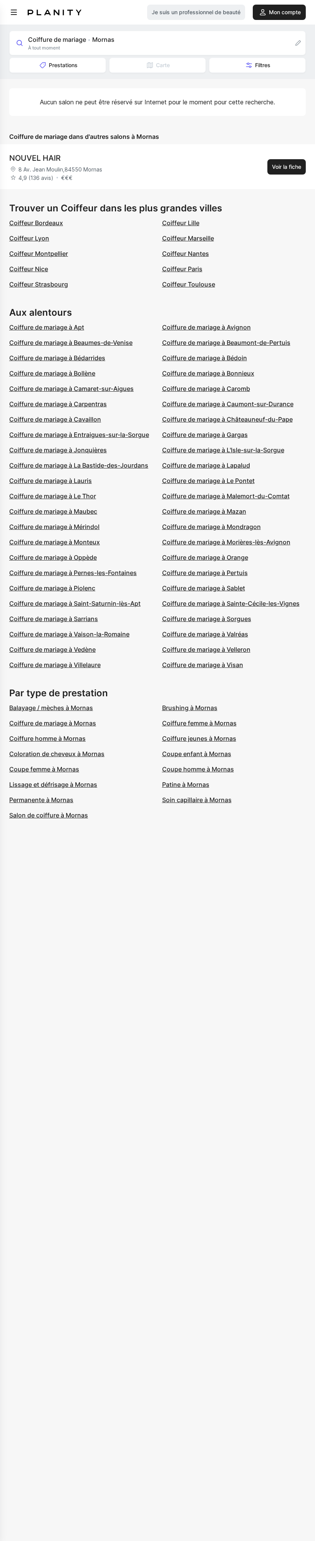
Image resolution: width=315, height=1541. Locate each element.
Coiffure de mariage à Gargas (205, 434)
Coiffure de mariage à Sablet (203, 588)
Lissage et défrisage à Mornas (53, 784)
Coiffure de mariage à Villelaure (55, 665)
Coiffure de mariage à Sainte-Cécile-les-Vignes (231, 603)
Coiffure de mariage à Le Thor (52, 496)
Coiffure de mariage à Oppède (53, 557)
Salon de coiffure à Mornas (48, 815)
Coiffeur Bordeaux (36, 223)
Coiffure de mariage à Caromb (206, 388)
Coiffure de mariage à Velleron (206, 649)
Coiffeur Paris (182, 269)
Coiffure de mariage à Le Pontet (208, 481)
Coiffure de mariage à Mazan (204, 511)
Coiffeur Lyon (29, 238)
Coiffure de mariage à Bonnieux (208, 373)
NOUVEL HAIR (35, 158)
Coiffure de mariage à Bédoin (204, 358)
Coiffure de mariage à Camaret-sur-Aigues (71, 388)
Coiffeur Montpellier (38, 253)
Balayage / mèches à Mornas (51, 708)
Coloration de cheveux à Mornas (56, 754)
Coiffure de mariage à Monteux (54, 542)
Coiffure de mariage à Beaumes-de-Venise (71, 342)
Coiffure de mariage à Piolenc (52, 588)
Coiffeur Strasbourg (38, 284)
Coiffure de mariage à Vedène (52, 649)
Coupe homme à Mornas (198, 769)
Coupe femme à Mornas (44, 769)
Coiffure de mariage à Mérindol (54, 527)
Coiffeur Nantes (185, 253)
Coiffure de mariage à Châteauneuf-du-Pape (227, 419)
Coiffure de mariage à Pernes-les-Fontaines (73, 573)
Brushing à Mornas (189, 708)
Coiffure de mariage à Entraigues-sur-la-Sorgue (79, 434)
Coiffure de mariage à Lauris (50, 481)
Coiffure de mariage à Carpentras (58, 404)
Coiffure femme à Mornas (199, 723)
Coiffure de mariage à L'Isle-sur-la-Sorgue (223, 450)
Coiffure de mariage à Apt (46, 327)
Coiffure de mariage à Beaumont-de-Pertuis (226, 342)
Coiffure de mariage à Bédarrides (57, 358)
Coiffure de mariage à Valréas (205, 634)
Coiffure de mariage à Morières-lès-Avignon (226, 542)
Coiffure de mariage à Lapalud (206, 465)
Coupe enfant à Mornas (196, 754)
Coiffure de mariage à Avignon (206, 327)
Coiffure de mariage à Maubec (53, 511)
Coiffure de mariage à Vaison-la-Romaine (69, 634)
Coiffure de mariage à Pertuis (205, 573)
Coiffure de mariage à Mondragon (211, 527)
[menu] (13, 12)
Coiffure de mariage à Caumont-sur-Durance (227, 404)
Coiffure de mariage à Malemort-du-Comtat (226, 496)
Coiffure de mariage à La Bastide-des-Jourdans (78, 465)
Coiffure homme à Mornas (47, 738)
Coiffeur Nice (28, 269)
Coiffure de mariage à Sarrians (53, 619)
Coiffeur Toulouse (188, 284)
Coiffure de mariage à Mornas (52, 723)
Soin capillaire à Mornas (197, 800)
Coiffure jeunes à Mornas (199, 738)
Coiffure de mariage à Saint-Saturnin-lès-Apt (75, 603)
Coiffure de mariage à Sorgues (206, 619)
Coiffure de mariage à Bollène (52, 373)
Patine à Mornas (185, 784)
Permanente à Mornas (41, 800)
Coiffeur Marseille (188, 238)
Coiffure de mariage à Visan (202, 665)
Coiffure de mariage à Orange (205, 557)
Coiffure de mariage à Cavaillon (55, 419)
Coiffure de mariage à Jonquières (58, 450)
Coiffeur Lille (180, 223)
